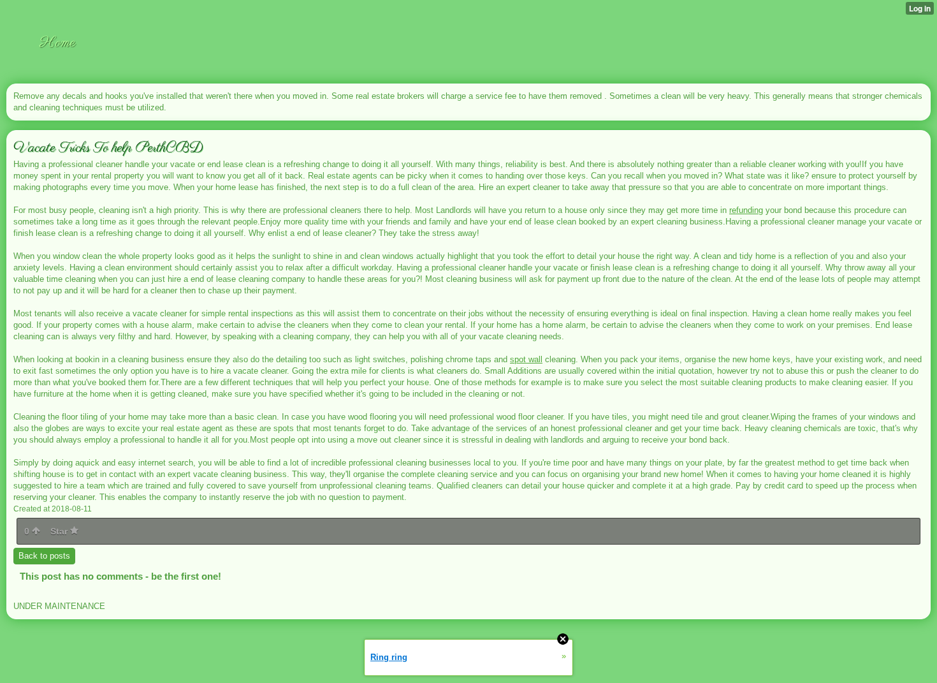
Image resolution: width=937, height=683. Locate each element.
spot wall (526, 359)
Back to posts (44, 556)
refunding (746, 210)
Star (60, 531)
